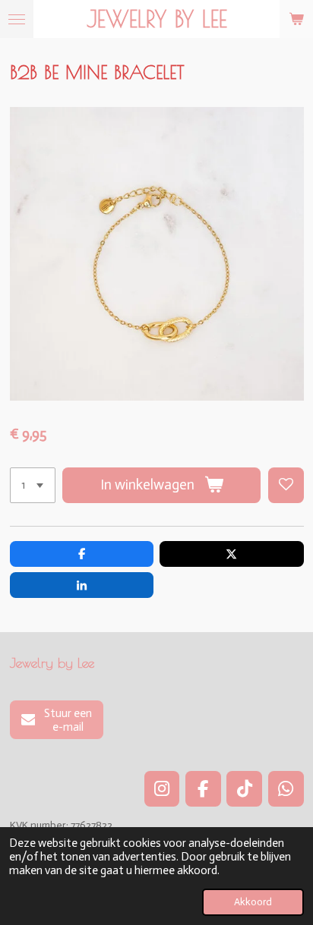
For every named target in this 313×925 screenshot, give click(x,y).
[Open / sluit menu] (16, 19)
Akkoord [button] (253, 901)
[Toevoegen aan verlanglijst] (286, 485)
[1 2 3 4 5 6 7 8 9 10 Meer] (32, 485)
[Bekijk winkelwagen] (296, 19)
